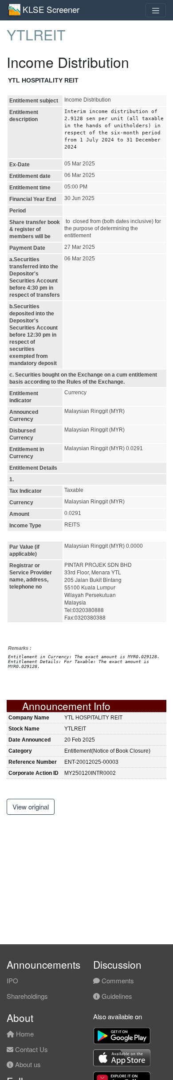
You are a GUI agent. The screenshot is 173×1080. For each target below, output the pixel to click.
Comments (117, 980)
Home (24, 1033)
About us (27, 1064)
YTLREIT (36, 34)
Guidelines (116, 996)
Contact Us (30, 1049)
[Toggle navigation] (155, 10)
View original (30, 806)
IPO (12, 980)
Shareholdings (27, 996)
